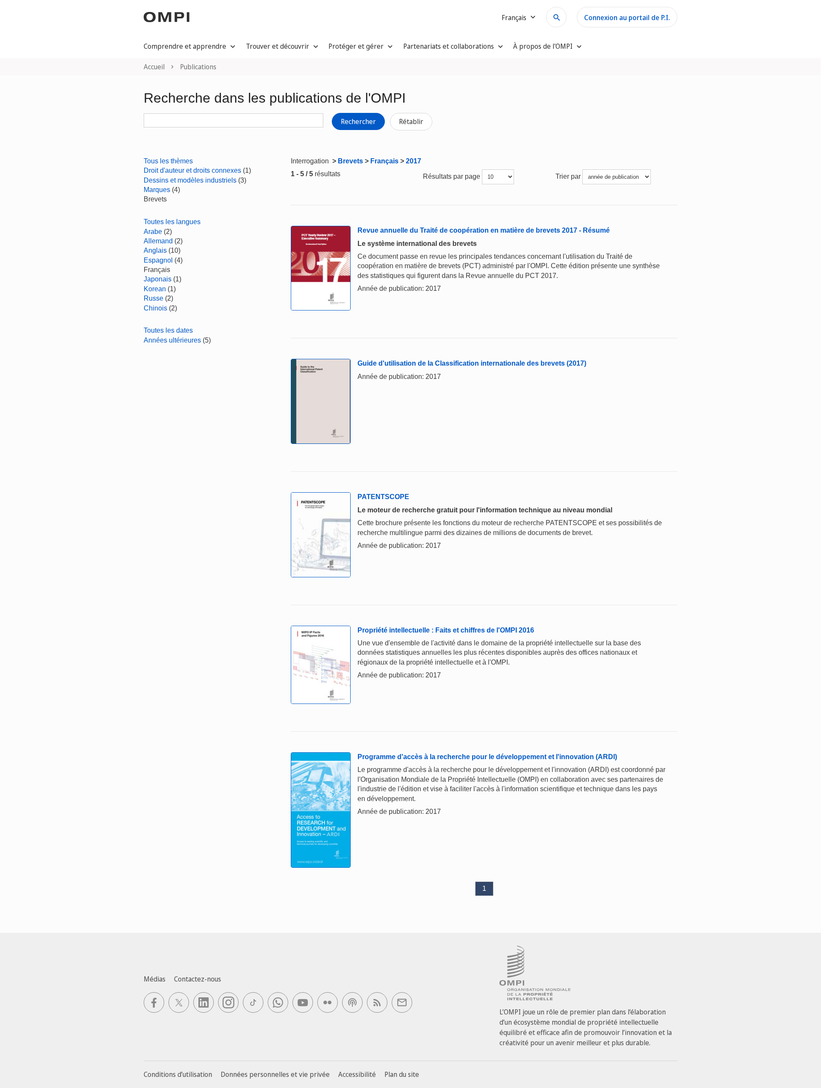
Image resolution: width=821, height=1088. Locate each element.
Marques (157, 189)
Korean (155, 289)
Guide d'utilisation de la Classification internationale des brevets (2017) (471, 363)
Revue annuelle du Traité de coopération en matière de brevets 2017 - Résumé (483, 230)
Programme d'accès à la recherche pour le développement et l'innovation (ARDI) (487, 756)
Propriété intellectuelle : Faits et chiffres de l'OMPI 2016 (445, 630)
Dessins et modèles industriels (190, 180)
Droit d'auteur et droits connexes (192, 170)
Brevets (350, 161)
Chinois (155, 308)
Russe (153, 298)
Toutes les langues (172, 221)
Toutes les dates (168, 330)
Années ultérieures (172, 340)
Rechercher (358, 121)
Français (384, 161)
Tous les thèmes (168, 161)
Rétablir (411, 121)
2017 (413, 161)
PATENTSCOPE (383, 496)
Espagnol (158, 260)
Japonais (157, 279)
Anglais (155, 250)
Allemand (158, 241)
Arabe (153, 231)
